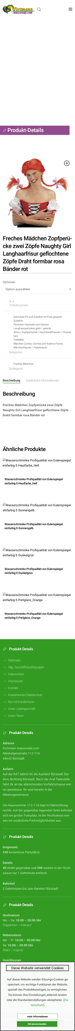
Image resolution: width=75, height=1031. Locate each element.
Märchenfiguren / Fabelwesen (30, 347)
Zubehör (18, 320)
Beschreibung (11, 380)
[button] (70, 9)
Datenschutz (16, 674)
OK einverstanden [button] (37, 1024)
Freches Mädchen (23, 363)
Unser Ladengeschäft (21, 709)
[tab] (39, 380)
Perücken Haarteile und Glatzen (31, 324)
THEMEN (18, 339)
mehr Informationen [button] (37, 1016)
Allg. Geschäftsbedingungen (26, 667)
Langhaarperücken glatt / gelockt (32, 328)
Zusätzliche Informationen (42, 380)
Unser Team (15, 715)
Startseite (14, 660)
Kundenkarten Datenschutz (25, 695)
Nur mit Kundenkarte (21, 702)
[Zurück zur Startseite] (19, 9)
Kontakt (13, 688)
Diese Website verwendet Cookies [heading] (37, 968)
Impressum (15, 681)
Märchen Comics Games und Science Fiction (38, 343)
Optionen (9, 282)
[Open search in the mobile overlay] (39, 9)
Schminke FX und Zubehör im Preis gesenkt (37, 316)
